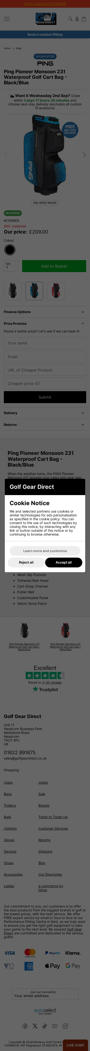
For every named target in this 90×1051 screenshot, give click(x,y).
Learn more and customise (45, 551)
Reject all (26, 562)
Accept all (64, 562)
